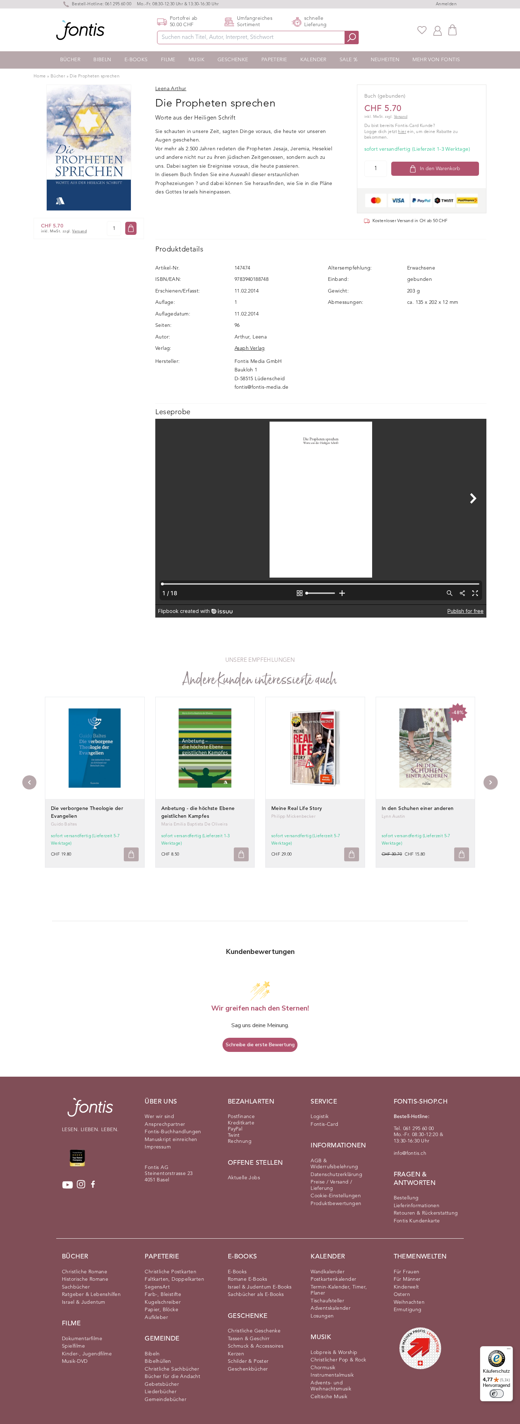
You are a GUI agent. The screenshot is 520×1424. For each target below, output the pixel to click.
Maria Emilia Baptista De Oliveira (194, 824)
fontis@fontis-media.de (262, 387)
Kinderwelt (406, 1287)
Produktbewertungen (336, 1203)
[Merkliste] (422, 30)
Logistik (320, 1116)
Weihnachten (409, 1302)
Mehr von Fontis (436, 59)
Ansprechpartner (165, 1124)
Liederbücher (161, 1391)
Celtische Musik (329, 1396)
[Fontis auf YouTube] (67, 1185)
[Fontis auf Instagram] (81, 1185)
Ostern (402, 1294)
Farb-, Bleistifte (163, 1294)
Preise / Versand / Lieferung (331, 1185)
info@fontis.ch (410, 1153)
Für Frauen (407, 1271)
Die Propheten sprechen (95, 76)
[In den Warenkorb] (131, 228)
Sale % (348, 59)
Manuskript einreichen (171, 1139)
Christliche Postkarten (170, 1271)
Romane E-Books (247, 1279)
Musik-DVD (75, 1361)
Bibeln (102, 59)
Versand (79, 231)
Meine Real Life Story (296, 808)
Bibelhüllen (158, 1361)
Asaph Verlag (250, 348)
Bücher (70, 59)
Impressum (158, 1147)
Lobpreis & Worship (334, 1352)
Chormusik (323, 1367)
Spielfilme (73, 1346)
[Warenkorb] (452, 30)
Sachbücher (76, 1287)
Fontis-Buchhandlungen (173, 1131)
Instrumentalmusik (332, 1375)
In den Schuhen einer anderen (418, 808)
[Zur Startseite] (90, 1111)
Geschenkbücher (248, 1369)
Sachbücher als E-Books (256, 1294)
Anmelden (446, 4)
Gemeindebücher (165, 1399)
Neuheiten (385, 59)
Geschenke (233, 59)
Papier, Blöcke (161, 1309)
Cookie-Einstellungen (336, 1195)
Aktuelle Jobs (244, 1177)
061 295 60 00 (118, 4)
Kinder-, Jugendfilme (87, 1353)
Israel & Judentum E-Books (260, 1287)
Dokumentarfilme (82, 1338)
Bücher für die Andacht (172, 1376)
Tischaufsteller (327, 1300)
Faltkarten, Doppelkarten (174, 1279)
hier (402, 132)
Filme (168, 59)
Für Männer (407, 1279)
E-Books (136, 59)
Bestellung (406, 1198)
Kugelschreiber (163, 1302)
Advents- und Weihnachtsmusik (331, 1386)
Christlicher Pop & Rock (338, 1360)
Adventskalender (331, 1308)
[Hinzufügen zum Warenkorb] (131, 854)
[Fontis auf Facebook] (93, 1185)
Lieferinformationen (417, 1205)
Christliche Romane (84, 1271)
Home (40, 76)
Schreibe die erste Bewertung (260, 1044)
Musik (196, 59)
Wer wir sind (159, 1116)
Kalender (313, 59)
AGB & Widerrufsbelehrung (334, 1164)
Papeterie (274, 59)
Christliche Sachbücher (172, 1369)
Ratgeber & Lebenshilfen (91, 1294)
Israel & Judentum (83, 1302)
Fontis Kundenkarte (417, 1220)
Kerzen (236, 1353)
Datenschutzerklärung (336, 1174)
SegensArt (157, 1287)
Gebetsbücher (162, 1384)
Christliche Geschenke (254, 1331)
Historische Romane (85, 1279)
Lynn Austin (393, 817)
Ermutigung (408, 1309)
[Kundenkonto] (438, 30)
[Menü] (508, 1350)
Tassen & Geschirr (249, 1338)
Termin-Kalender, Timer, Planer (339, 1290)
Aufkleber (156, 1317)
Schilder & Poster (248, 1361)
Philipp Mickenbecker (293, 817)
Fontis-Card (324, 1124)
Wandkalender (328, 1271)
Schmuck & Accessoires (255, 1346)
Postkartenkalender (333, 1279)
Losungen (322, 1316)
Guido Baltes (64, 824)
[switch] (497, 1393)
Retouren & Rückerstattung (426, 1213)
